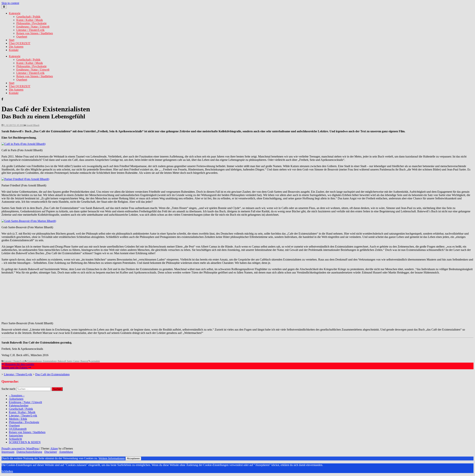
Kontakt (13, 50)
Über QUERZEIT (19, 43)
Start (11, 40)
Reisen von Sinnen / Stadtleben (34, 33)
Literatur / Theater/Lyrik (30, 29)
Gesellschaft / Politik (28, 16)
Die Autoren (16, 46)
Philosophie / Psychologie (31, 23)
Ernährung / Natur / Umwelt (32, 26)
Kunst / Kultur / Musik (29, 19)
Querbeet (21, 36)
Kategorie (14, 13)
